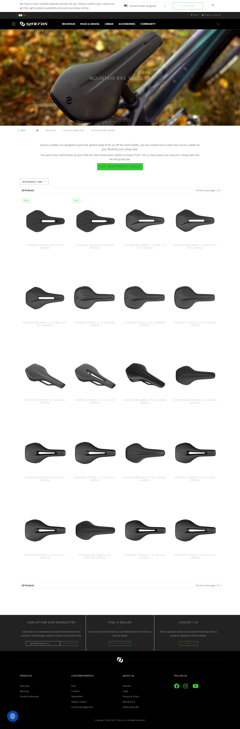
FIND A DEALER (120, 643)
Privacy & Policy (131, 696)
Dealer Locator (79, 701)
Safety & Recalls (131, 707)
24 (218, 190)
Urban (109, 24)
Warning (24, 691)
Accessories (127, 24)
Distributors (129, 701)
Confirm (187, 5)
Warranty (25, 685)
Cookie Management (82, 707)
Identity (127, 685)
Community (147, 24)
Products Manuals (29, 696)
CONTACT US (188, 643)
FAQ (73, 685)
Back (23, 130)
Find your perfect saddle (120, 166)
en (24, 15)
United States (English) (142, 6)
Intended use (32, 181)
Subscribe (69, 643)
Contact (75, 691)
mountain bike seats (73, 130)
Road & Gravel (90, 24)
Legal (125, 691)
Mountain (68, 24)
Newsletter (77, 696)
